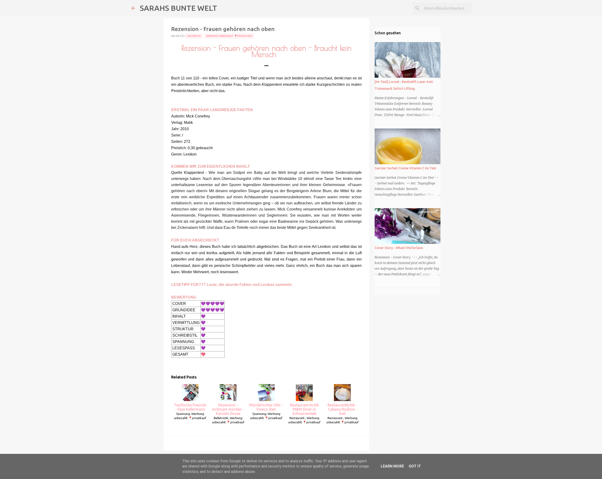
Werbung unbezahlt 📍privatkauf (229, 36)
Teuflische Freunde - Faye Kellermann (190, 407)
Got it (415, 466)
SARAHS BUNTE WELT (178, 8)
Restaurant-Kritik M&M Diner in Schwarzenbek (304, 409)
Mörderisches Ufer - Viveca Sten (266, 407)
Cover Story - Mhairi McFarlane (399, 248)
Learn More (392, 466)
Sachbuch (194, 36)
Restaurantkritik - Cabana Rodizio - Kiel (342, 409)
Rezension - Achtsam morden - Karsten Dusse (228, 409)
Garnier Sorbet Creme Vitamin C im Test (405, 168)
